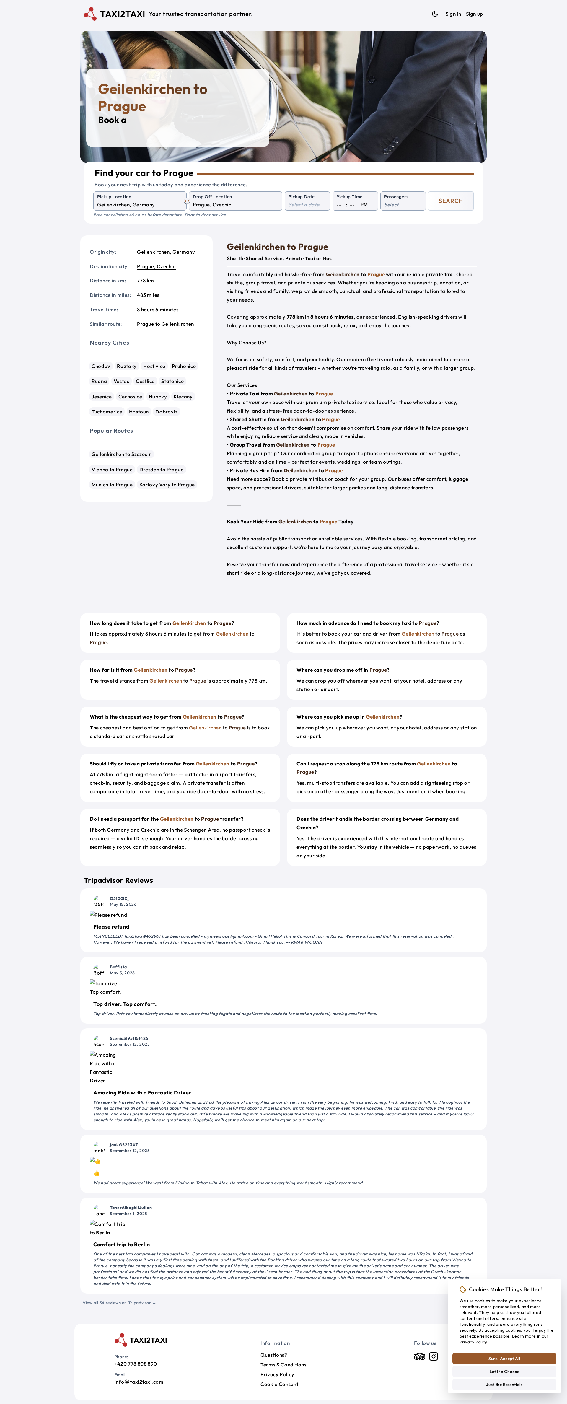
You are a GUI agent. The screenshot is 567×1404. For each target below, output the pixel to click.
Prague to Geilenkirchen (165, 324)
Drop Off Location (212, 196)
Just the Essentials (504, 1384)
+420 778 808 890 (136, 1364)
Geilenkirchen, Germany (166, 252)
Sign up (474, 14)
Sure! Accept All (504, 1358)
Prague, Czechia (156, 266)
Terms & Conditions (283, 1364)
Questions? (273, 1355)
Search (451, 200)
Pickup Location (114, 196)
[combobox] (140, 205)
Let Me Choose (504, 1371)
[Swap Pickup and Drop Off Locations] (187, 201)
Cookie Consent (279, 1384)
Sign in (453, 14)
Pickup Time (349, 196)
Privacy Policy (277, 1374)
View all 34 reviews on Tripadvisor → (120, 1302)
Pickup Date (302, 196)
